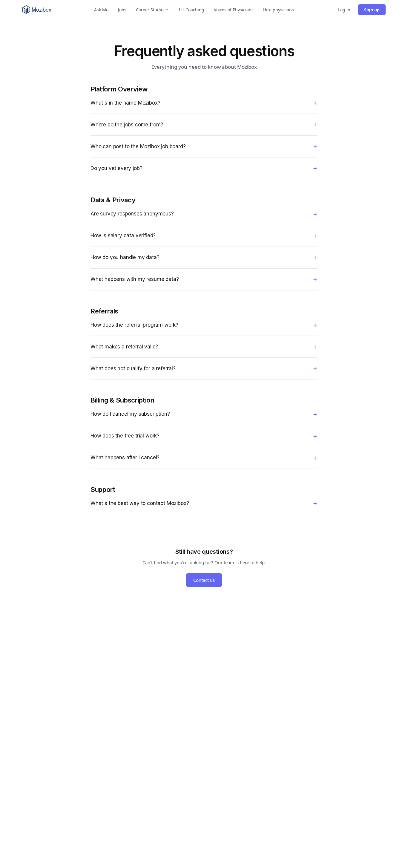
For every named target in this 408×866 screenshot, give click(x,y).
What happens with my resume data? (135, 279)
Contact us (204, 580)
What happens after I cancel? (125, 457)
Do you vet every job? (116, 168)
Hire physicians (278, 10)
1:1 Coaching (191, 10)
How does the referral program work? (134, 325)
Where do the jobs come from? (127, 125)
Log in (344, 10)
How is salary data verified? (123, 235)
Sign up (372, 10)
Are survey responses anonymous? (132, 214)
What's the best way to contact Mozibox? (140, 503)
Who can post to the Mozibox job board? (138, 146)
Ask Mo (101, 10)
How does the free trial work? (125, 436)
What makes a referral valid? (124, 347)
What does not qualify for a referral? (133, 368)
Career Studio (149, 10)
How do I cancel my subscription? (130, 414)
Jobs (122, 10)
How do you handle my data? (125, 257)
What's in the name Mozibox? (125, 103)
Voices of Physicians (234, 10)
